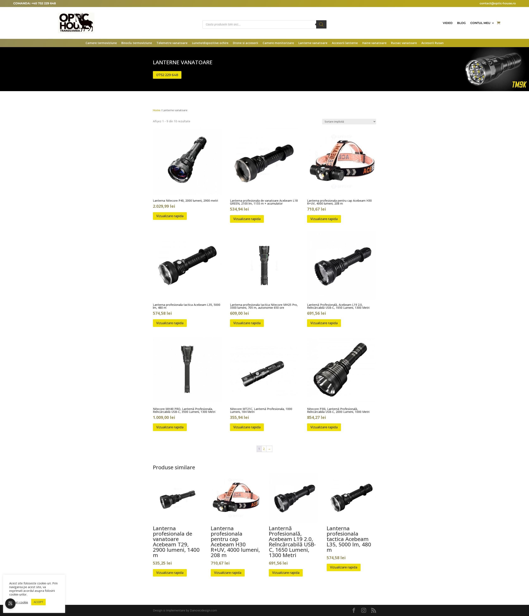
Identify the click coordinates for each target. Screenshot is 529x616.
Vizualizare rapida (169, 216)
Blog (461, 23)
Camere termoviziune (101, 43)
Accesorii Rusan (432, 43)
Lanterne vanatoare (312, 43)
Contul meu (480, 23)
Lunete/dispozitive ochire (210, 43)
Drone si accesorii (245, 43)
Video (448, 23)
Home (156, 110)
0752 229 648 (167, 75)
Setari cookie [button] (19, 602)
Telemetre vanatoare (171, 43)
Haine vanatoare (374, 43)
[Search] (321, 24)
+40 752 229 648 (43, 3)
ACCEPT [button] (38, 602)
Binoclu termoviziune (136, 43)
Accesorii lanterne (345, 43)
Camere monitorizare (278, 43)
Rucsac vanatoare (404, 43)
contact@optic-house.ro (498, 3)
